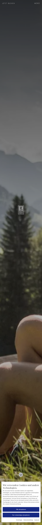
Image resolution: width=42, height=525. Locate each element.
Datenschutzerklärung (28, 520)
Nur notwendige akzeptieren (21, 515)
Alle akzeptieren (21, 509)
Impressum (36, 520)
